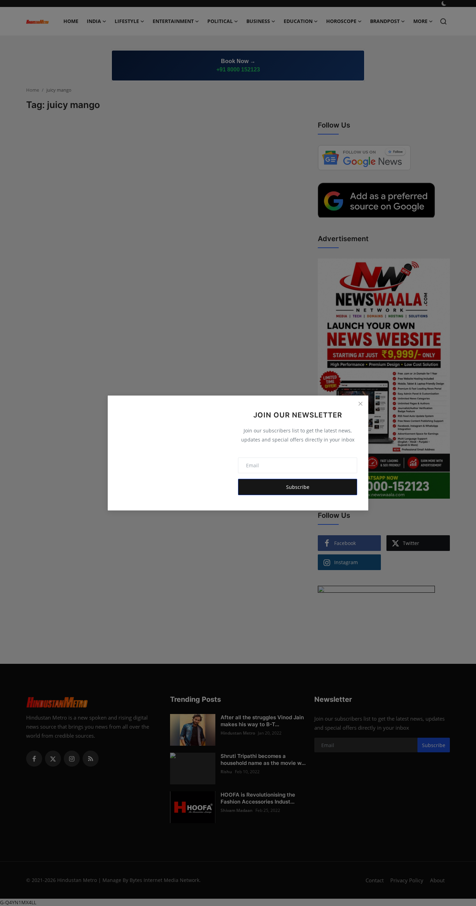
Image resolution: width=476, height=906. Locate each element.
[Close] (360, 403)
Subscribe (297, 487)
